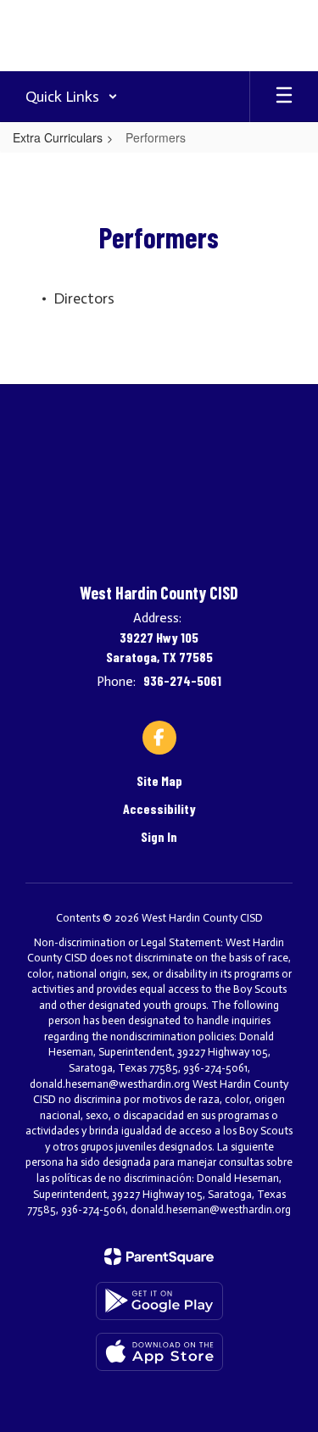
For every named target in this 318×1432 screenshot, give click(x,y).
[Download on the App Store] (159, 1352)
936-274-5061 (182, 680)
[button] (71, 96)
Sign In (159, 836)
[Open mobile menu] (284, 96)
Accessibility (159, 808)
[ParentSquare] (159, 1256)
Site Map (159, 780)
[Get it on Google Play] (159, 1301)
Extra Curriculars (58, 137)
